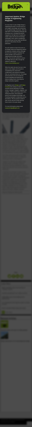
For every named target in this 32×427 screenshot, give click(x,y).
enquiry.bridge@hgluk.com (12, 108)
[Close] (27, 4)
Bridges (17, 85)
